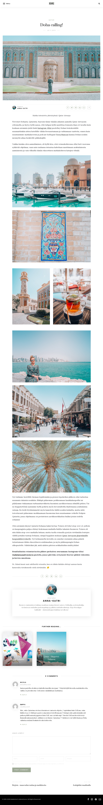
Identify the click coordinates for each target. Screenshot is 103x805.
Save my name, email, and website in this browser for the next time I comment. (39, 764)
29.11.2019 (51, 30)
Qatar (51, 20)
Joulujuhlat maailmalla (82, 785)
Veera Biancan (62, 134)
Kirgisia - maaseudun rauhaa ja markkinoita (29, 785)
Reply (24, 695)
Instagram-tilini (44, 128)
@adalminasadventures (22, 555)
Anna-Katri (22, 108)
